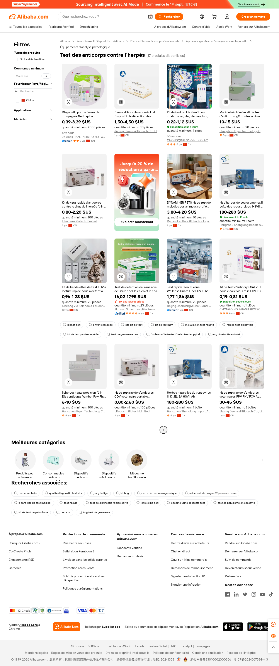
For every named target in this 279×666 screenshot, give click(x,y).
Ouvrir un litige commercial (189, 559)
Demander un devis (130, 556)
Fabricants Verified (129, 548)
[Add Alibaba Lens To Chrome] (66, 626)
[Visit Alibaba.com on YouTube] (262, 594)
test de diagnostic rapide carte (109, 502)
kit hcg (125, 493)
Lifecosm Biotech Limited (79, 221)
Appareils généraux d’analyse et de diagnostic (217, 41)
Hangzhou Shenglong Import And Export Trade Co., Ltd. (241, 225)
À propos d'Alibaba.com (26, 534)
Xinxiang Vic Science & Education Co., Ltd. (84, 306)
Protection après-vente (79, 568)
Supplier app (111, 626)
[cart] (215, 17)
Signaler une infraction (186, 584)
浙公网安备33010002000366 (210, 659)
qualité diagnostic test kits (65, 493)
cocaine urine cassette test (188, 502)
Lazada (139, 646)
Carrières (15, 568)
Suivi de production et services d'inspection (84, 578)
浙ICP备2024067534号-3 (251, 659)
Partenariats (233, 576)
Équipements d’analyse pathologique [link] (85, 47)
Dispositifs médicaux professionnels (154, 41)
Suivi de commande (238, 559)
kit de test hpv (164, 324)
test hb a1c (70, 502)
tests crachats (28, 493)
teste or (65, 512)
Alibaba (65, 41)
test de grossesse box (124, 334)
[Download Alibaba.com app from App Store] (233, 626)
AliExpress (77, 646)
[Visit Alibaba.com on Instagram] (253, 594)
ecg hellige (101, 493)
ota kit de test (134, 324)
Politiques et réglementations (83, 588)
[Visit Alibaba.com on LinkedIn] (236, 594)
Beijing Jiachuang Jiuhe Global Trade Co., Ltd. (189, 306)
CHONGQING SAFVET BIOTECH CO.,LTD (189, 140)
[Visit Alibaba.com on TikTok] (271, 594)
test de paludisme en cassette (236, 502)
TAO (173, 646)
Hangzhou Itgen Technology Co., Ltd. (241, 131)
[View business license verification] (179, 659)
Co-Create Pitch (20, 551)
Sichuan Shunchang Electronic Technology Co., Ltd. (136, 309)
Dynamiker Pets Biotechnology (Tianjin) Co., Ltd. (189, 221)
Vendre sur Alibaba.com (241, 543)
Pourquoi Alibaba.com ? (24, 543)
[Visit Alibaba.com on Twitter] (245, 594)
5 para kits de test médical (35, 502)
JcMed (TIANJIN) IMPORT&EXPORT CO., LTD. (84, 136)
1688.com (94, 646)
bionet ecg (73, 324)
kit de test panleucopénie (83, 334)
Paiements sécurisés (77, 543)
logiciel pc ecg (149, 502)
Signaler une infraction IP (188, 576)
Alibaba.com (209, 626)
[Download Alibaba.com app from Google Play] (258, 626)
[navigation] (33, 236)
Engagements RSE (21, 559)
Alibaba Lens (28, 624)
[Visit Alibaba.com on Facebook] (227, 594)
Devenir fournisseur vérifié (243, 568)
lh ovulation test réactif (199, 324)
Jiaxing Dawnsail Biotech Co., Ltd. (136, 131)
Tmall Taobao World (118, 646)
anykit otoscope (103, 324)
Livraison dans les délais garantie (85, 559)
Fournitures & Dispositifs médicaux (100, 41)
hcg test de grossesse (96, 512)
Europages (203, 646)
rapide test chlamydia (240, 324)
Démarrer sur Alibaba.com (242, 551)
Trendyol (186, 646)
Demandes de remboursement (192, 568)
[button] (150, 16)
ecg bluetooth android (226, 334)
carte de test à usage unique (159, 493)
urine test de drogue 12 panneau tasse (212, 493)
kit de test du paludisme (33, 512)
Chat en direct (180, 551)
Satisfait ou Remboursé (78, 551)
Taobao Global (157, 646)
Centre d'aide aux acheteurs (190, 543)
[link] (273, 624)
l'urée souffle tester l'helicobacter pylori (175, 334)
